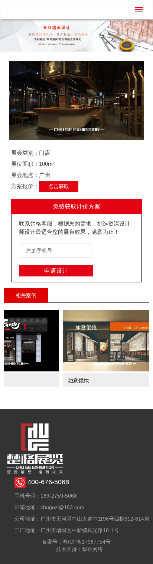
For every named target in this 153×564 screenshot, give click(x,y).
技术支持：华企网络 (79, 549)
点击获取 (58, 186)
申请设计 (56, 271)
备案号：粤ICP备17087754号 (76, 542)
